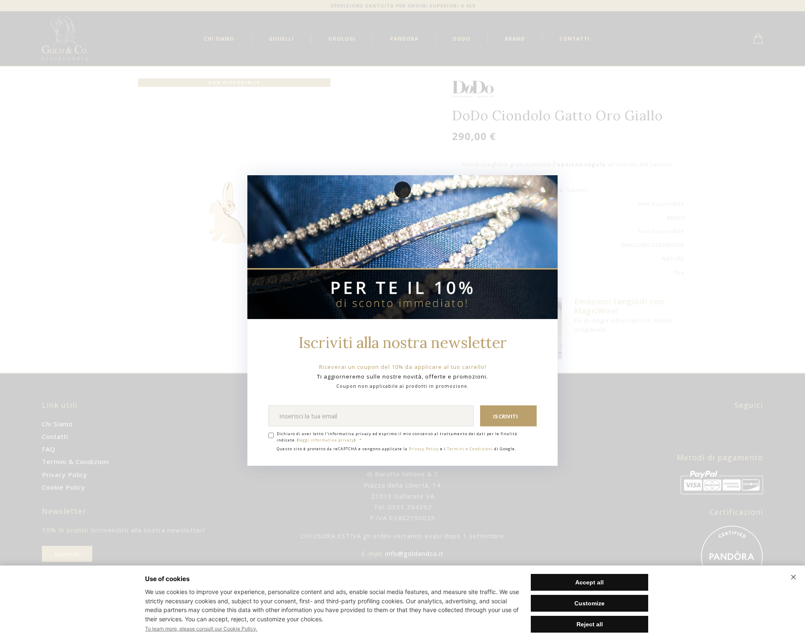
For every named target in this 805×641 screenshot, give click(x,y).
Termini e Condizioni (470, 449)
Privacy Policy (424, 449)
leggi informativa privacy (326, 440)
